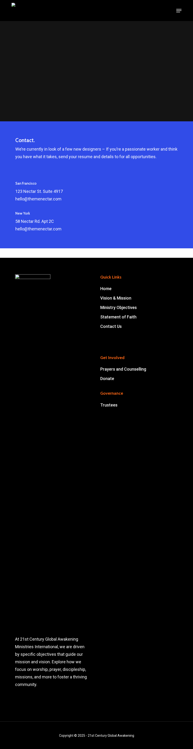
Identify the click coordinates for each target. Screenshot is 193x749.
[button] (178, 10)
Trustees (108, 404)
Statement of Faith (118, 316)
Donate (107, 378)
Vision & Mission (115, 298)
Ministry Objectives (118, 307)
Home (106, 288)
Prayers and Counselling (123, 369)
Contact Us (111, 326)
